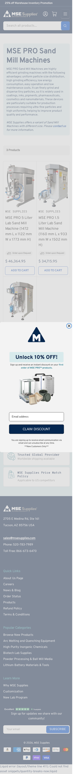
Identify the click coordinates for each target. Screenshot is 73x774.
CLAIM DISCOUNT (36, 429)
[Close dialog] (69, 325)
